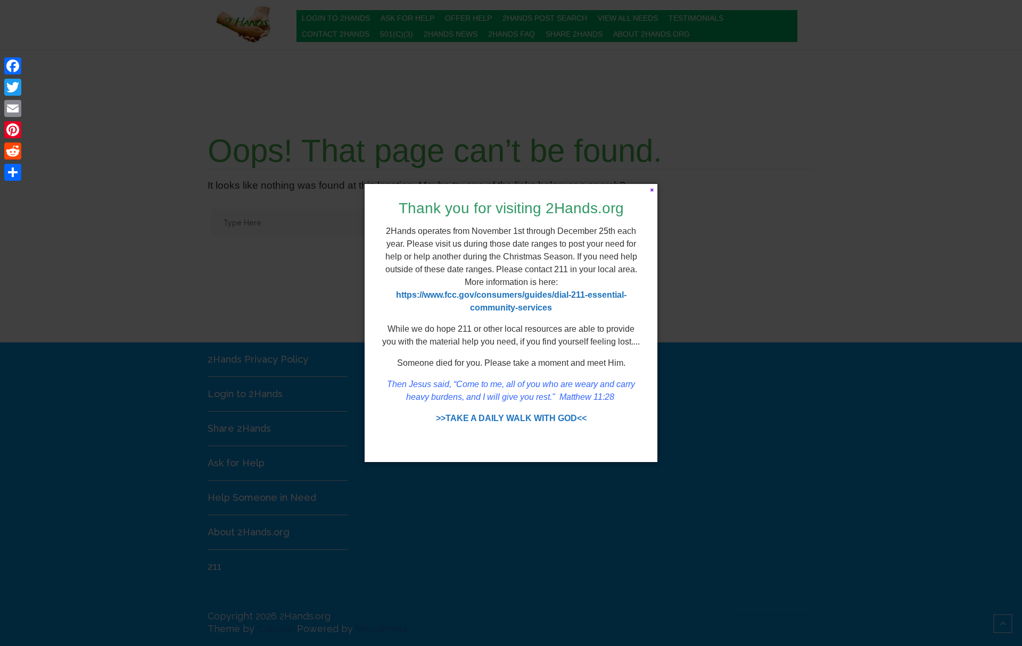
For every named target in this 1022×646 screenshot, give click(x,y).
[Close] (651, 189)
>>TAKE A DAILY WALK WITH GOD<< (511, 418)
